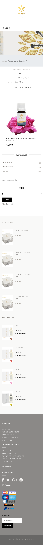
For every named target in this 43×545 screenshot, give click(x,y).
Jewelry (6, 171)
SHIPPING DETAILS (9, 453)
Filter (7, 200)
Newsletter (6, 515)
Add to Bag (21, 127)
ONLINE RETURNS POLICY (11, 459)
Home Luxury (8, 167)
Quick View (21, 101)
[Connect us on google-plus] (14, 480)
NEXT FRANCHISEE (9, 440)
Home (4, 61)
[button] (7, 28)
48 (25, 78)
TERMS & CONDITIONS (10, 432)
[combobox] (25, 82)
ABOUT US (6, 429)
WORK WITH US (8, 435)
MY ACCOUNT (7, 451)
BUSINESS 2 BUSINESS (10, 437)
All (28, 78)
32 (22, 78)
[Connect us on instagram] (21, 480)
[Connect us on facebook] (3, 480)
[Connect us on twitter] (8, 480)
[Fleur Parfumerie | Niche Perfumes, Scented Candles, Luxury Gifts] (21, 10)
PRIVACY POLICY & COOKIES (13, 456)
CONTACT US (7, 461)
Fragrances (7, 162)
